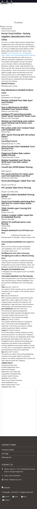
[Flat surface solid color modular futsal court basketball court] (6, 125)
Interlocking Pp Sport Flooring (25, 55)
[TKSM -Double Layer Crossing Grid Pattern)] (5, 205)
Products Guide (8, 450)
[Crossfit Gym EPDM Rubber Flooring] (5, 164)
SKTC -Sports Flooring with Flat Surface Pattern (18, 136)
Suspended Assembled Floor (11, 374)
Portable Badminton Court (10, 367)
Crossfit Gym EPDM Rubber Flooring (17, 167)
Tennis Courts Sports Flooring (11, 380)
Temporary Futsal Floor (9, 365)
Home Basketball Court (9, 382)
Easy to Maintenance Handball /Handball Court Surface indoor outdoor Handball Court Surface (15, 109)
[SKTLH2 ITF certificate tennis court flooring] (7, 219)
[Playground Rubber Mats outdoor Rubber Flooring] (7, 150)
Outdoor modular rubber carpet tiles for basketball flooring (17, 216)
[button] (14, 16)
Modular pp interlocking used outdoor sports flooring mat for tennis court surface (17, 123)
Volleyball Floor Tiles (8, 387)
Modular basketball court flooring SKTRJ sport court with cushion (15, 161)
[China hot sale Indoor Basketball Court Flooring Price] (10, 143)
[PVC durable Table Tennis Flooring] (8, 185)
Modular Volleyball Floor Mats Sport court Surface (16, 101)
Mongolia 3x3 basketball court (13, 269)
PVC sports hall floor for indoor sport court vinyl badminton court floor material (17, 176)
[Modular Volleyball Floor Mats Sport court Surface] (11, 97)
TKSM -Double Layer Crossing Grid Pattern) (16, 209)
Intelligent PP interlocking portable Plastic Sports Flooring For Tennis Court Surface (18, 116)
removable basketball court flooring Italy (17, 276)
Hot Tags (5, 453)
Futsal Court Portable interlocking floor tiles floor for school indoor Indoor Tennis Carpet (18, 203)
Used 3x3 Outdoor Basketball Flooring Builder (17, 195)
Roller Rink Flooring (8, 369)
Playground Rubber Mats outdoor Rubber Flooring (15, 154)
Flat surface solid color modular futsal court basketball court (17, 129)
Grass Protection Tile (14, 53)
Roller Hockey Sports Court (10, 385)
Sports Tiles (10, 55)
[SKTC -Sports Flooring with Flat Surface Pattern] (5, 132)
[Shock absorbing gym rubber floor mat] (9, 178)
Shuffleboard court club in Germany (15, 253)
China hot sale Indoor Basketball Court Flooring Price (18, 147)
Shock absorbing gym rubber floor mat (18, 181)
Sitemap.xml (6, 457)
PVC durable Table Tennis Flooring (16, 187)
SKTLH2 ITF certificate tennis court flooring (16, 223)
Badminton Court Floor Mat (10, 372)
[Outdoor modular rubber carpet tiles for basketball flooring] (7, 212)
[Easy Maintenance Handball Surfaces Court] (9, 86)
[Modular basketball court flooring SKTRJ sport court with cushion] (10, 157)
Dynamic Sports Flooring (9, 376)
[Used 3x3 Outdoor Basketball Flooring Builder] (9, 191)
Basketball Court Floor (9, 378)
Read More (5, 95)
